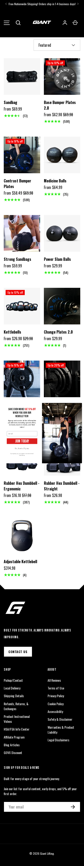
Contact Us (18, 651)
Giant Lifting (47, 853)
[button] (18, 23)
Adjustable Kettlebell (20, 561)
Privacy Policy (56, 695)
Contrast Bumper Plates (17, 183)
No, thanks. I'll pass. (22, 448)
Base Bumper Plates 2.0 (60, 105)
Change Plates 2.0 (58, 332)
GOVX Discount (13, 752)
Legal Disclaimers (58, 739)
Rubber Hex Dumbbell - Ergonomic (21, 486)
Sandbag (10, 102)
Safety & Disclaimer (60, 719)
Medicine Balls (55, 181)
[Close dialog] (79, 405)
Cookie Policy (55, 703)
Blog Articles (12, 744)
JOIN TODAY (22, 441)
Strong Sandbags (17, 259)
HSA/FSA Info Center (16, 729)
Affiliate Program (14, 737)
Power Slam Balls (57, 259)
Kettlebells (12, 332)
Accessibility (55, 711)
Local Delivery (12, 687)
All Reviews (54, 680)
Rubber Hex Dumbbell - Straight (62, 486)
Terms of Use (56, 687)
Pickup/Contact (13, 680)
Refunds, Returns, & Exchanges (16, 706)
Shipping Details (14, 695)
